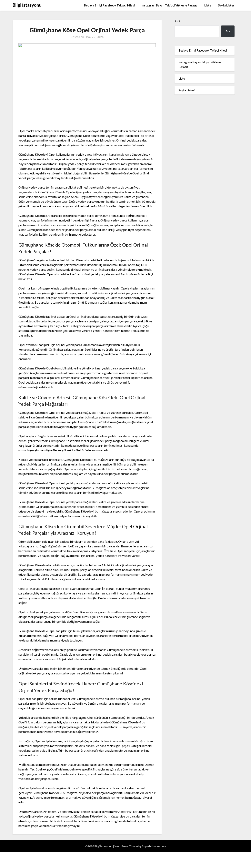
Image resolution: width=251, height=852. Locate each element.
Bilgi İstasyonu (27, 5)
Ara (177, 21)
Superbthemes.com (154, 846)
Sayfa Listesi (226, 5)
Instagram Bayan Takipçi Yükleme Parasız (169, 5)
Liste (207, 5)
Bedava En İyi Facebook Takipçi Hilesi (109, 5)
